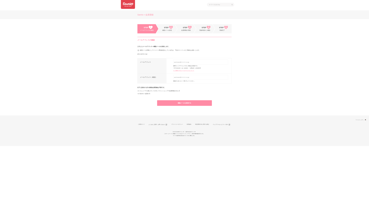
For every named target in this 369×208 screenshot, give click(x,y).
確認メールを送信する (184, 103)
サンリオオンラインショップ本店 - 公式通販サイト (128, 4)
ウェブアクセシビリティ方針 (220, 124)
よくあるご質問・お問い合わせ (157, 124)
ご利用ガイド (141, 124)
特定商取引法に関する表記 (202, 124)
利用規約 (189, 124)
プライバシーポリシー (177, 124)
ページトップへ (360, 120)
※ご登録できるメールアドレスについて (183, 70)
